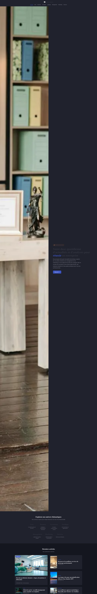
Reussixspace (48, 2)
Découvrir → (57, 272)
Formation (44, 4)
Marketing (60, 4)
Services (65, 4)
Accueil (31, 4)
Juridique (49, 4)
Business (39, 4)
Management (54, 4)
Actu (35, 4)
